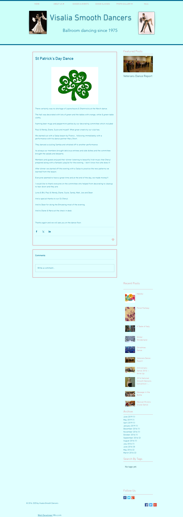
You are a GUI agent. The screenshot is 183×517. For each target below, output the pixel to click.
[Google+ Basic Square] (133, 497)
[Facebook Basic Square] (124, 497)
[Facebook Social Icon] (146, 504)
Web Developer (45, 515)
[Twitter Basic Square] (128, 497)
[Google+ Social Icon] (155, 504)
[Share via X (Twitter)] (43, 231)
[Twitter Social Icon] (150, 504)
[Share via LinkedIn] (49, 231)
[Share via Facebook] (36, 231)
